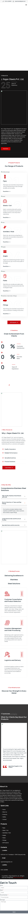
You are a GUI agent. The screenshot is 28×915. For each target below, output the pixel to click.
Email (1, 890)
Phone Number (4, 895)
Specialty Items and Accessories (11, 525)
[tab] (14, 496)
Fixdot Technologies (18, 877)
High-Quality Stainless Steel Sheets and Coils (11, 496)
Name (1, 885)
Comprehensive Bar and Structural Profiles (11, 519)
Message (2, 899)
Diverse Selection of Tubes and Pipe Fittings (11, 502)
